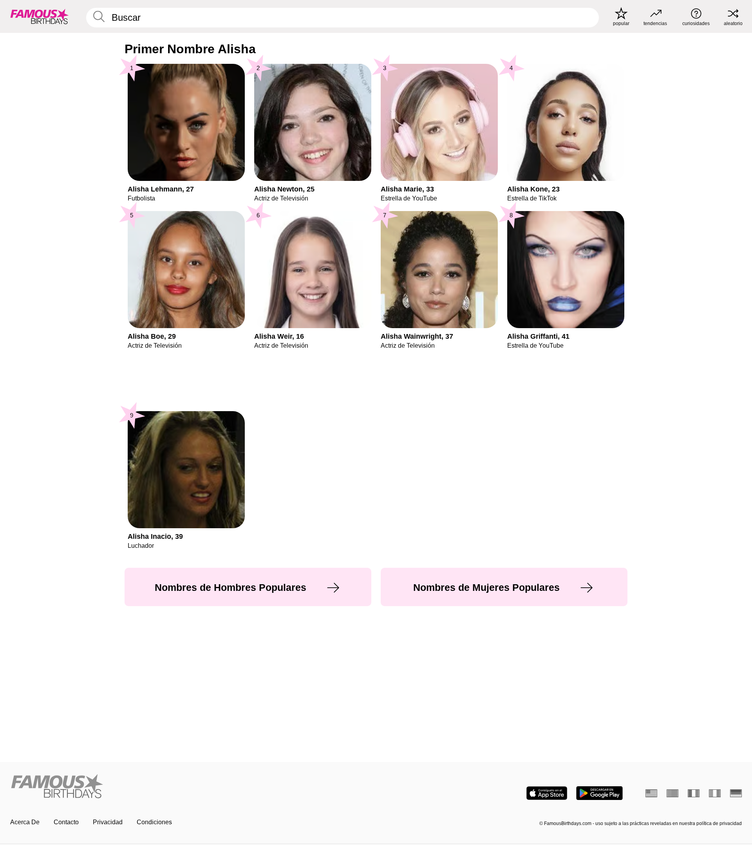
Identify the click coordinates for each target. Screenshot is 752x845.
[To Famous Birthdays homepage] (39, 16)
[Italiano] (715, 793)
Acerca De (25, 822)
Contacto (66, 822)
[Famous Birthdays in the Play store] (599, 793)
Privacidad (108, 822)
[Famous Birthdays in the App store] (547, 793)
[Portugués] (672, 793)
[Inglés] (651, 793)
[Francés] (694, 793)
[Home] (190, 787)
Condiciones (154, 822)
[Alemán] (736, 793)
